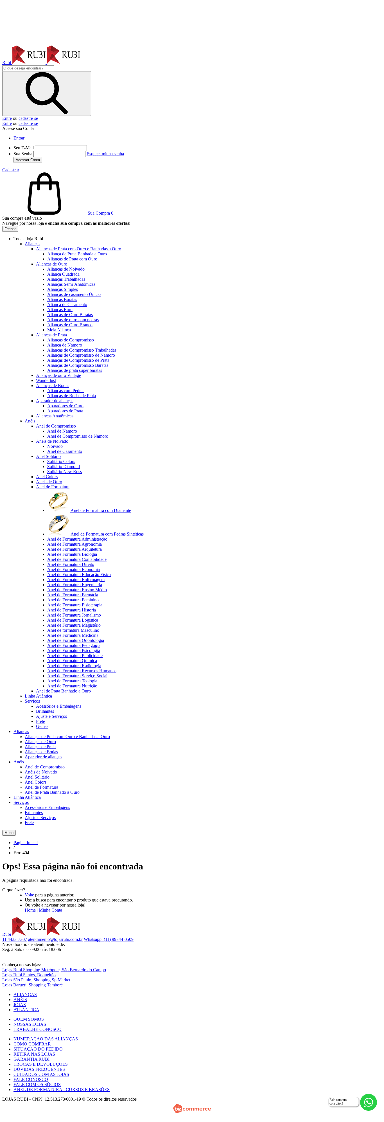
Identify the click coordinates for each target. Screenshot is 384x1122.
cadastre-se (28, 118)
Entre (7, 118)
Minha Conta (50, 910)
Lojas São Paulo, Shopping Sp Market (36, 979)
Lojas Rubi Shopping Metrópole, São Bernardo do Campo (54, 969)
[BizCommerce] (192, 1108)
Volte (29, 894)
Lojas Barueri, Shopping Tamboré (32, 984)
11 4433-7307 (14, 939)
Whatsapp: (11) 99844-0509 (109, 939)
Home (30, 910)
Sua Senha (22, 153)
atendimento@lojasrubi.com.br (55, 939)
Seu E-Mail (23, 147)
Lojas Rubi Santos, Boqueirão (29, 974)
